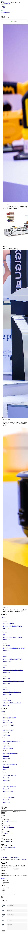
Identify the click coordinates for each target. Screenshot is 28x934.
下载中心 (12, 857)
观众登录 (7, 12)
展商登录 (3, 12)
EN (4, 10)
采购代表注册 (13, 866)
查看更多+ (3, 617)
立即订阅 (3, 812)
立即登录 (3, 870)
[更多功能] (6, 621)
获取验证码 (16, 868)
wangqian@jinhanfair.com (9, 847)
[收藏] (5, 621)
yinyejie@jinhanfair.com (9, 827)
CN (1, 10)
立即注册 (3, 878)
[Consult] (3, 621)
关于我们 (3, 857)
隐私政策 (16, 857)
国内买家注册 (21, 866)
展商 (4, 7)
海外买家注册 (5, 866)
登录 (2, 3)
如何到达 (7, 857)
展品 (4, 6)
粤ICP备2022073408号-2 (21, 859)
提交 (2, 896)
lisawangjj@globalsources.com (10, 821)
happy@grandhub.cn (8, 833)
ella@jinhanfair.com (8, 841)
